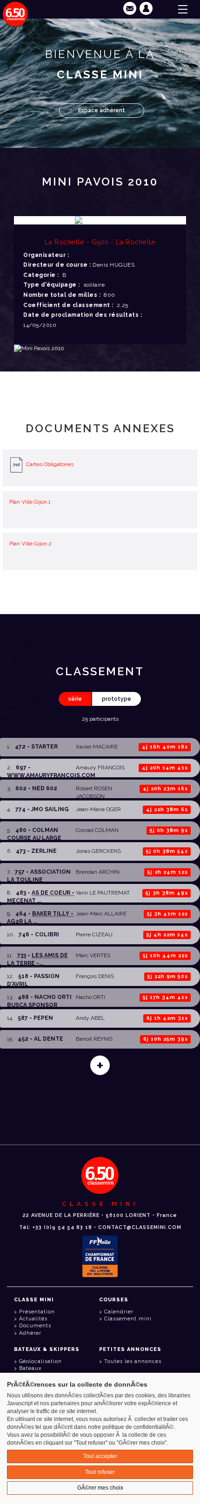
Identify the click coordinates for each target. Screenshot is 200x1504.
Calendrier (118, 1312)
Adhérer (30, 1333)
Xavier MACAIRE (97, 746)
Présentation (37, 1312)
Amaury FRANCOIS (100, 767)
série (75, 699)
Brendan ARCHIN (98, 872)
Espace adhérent (101, 110)
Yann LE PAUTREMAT (103, 893)
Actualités (33, 1319)
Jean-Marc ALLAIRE (101, 913)
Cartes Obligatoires (49, 464)
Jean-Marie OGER (98, 809)
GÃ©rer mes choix (100, 1488)
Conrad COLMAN (97, 830)
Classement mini (128, 1319)
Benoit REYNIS (94, 1039)
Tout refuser (100, 1472)
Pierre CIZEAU (94, 934)
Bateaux (30, 1368)
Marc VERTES (93, 955)
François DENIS (95, 976)
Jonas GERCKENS (98, 851)
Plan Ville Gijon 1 (30, 502)
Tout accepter (100, 1456)
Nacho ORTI (90, 997)
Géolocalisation (40, 1361)
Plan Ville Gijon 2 (30, 543)
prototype (116, 699)
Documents (35, 1326)
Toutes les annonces (132, 1361)
